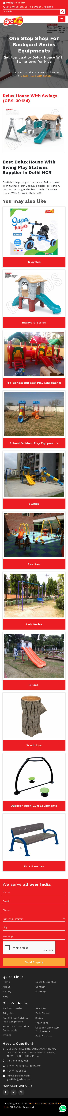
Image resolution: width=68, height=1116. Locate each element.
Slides (39, 1018)
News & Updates (45, 981)
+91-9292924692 (14, 7)
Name (6, 892)
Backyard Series (49, 72)
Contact (40, 986)
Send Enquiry (34, 962)
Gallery (7, 991)
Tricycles (8, 1013)
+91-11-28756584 (34, 7)
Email (6, 901)
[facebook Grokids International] (6, 1092)
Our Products (28, 72)
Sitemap (40, 991)
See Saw (40, 1008)
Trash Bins (41, 1022)
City (5, 927)
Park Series (42, 1013)
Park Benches (43, 1036)
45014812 (49, 7)
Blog (5, 996)
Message (8, 936)
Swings (7, 1034)
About (6, 986)
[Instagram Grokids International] (13, 1092)
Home (12, 72)
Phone (6, 910)
